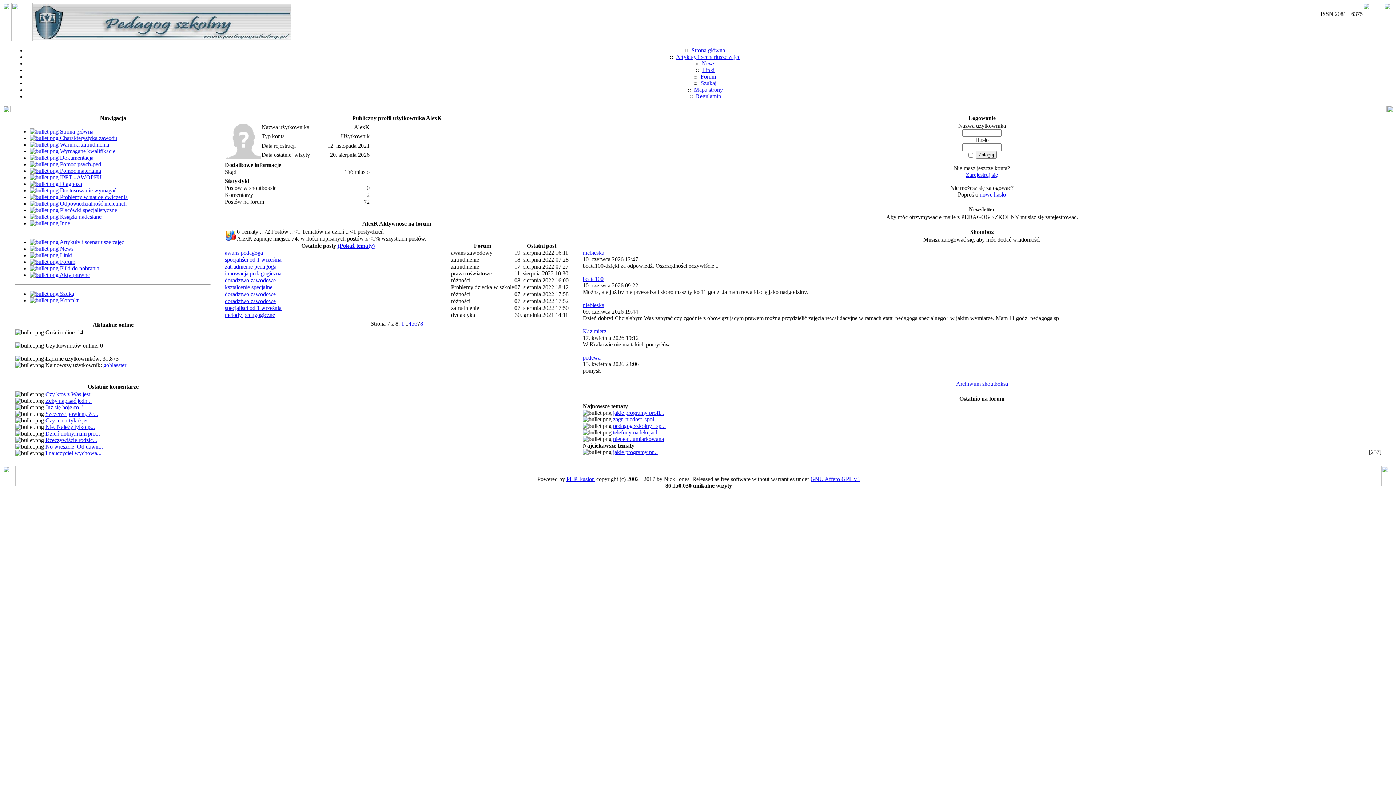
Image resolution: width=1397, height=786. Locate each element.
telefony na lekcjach (636, 432)
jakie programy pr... (635, 452)
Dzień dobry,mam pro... (72, 433)
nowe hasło (993, 194)
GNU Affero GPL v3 (835, 479)
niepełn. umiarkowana (638, 439)
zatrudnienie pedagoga (250, 266)
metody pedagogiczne (250, 315)
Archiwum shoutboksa (982, 384)
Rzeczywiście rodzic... (71, 440)
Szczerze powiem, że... (71, 414)
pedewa (592, 357)
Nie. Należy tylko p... (70, 427)
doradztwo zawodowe (250, 280)
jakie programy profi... (638, 413)
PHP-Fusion (580, 479)
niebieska (593, 253)
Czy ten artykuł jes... (69, 420)
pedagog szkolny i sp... (639, 426)
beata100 (593, 279)
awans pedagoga (244, 253)
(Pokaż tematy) (356, 246)
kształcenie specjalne (248, 287)
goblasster (114, 365)
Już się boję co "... (66, 407)
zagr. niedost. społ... (635, 419)
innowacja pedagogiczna (253, 273)
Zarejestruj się (982, 175)
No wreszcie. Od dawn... (74, 447)
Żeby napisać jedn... (68, 401)
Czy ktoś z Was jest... (70, 394)
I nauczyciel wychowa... (73, 453)
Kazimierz (594, 331)
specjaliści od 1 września (253, 260)
